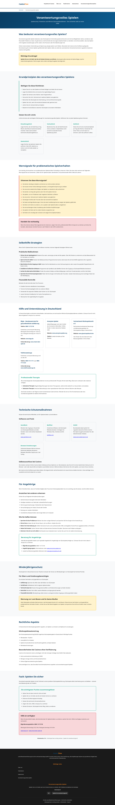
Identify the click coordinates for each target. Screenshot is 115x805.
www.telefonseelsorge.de (28, 368)
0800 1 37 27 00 (29, 326)
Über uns (58, 3)
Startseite (21, 10)
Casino (23, 4)
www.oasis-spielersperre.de (80, 437)
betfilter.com (50, 435)
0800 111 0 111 (29, 361)
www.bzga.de (29, 338)
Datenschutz (75, 3)
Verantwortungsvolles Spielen (88, 3)
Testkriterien (66, 3)
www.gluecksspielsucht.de (86, 333)
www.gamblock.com (26, 437)
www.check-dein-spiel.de (35, 730)
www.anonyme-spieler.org (59, 333)
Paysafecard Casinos (49, 3)
